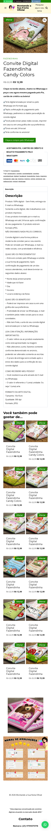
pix (44, 179)
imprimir (43, 176)
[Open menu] (5, 8)
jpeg (13, 179)
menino (27, 179)
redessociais (7, 181)
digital (16, 176)
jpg (16, 179)
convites (36, 173)
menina (21, 179)
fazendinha (10, 58)
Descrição (9, 189)
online (33, 179)
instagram (7, 179)
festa (38, 176)
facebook (22, 176)
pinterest (39, 179)
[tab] (25, 189)
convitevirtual (8, 176)
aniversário (11, 173)
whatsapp (21, 181)
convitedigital (27, 173)
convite (19, 173)
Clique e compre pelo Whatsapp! (19, 140)
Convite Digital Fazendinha (13, 449)
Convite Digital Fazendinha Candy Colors (36, 450)
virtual (15, 181)
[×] (45, 824)
